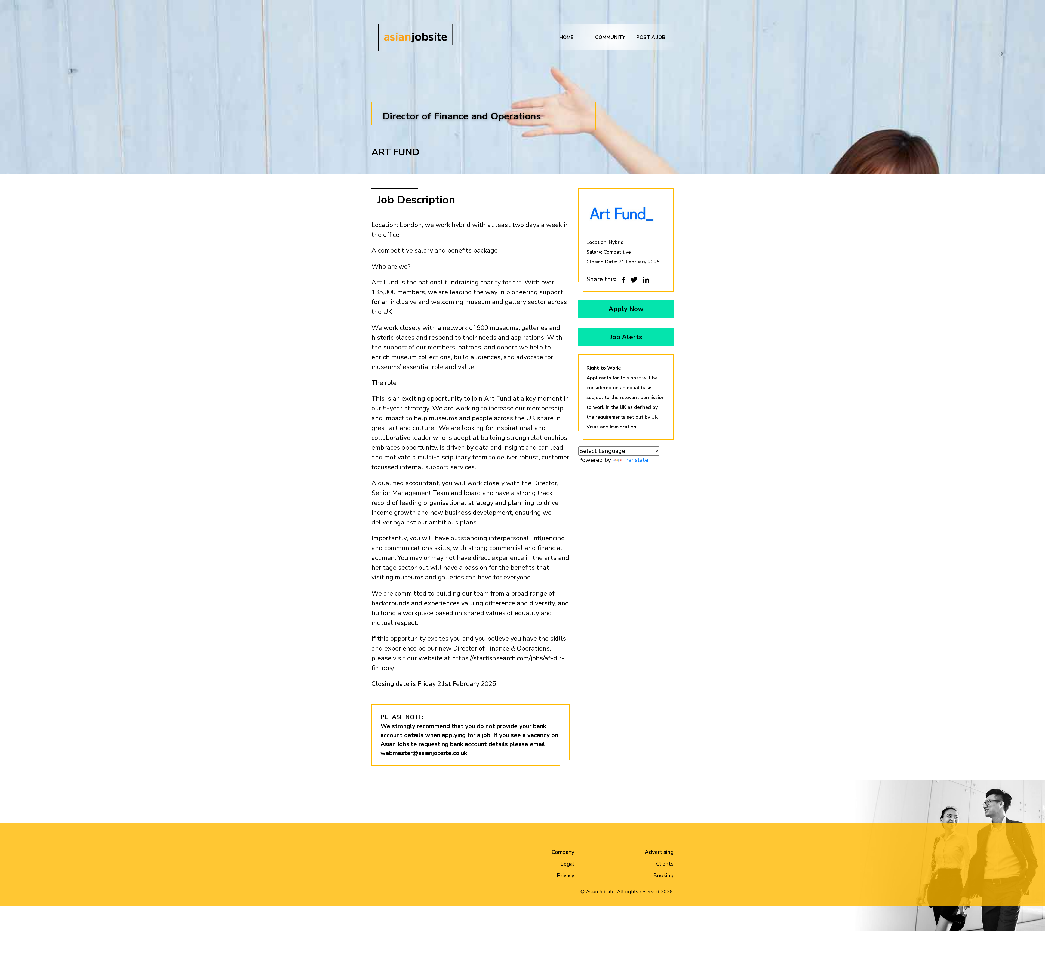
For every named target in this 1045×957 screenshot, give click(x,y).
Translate (635, 460)
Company (563, 852)
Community (610, 37)
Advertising (659, 852)
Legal (567, 863)
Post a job (650, 37)
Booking (663, 875)
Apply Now (625, 309)
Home (566, 37)
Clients (665, 863)
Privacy (565, 875)
